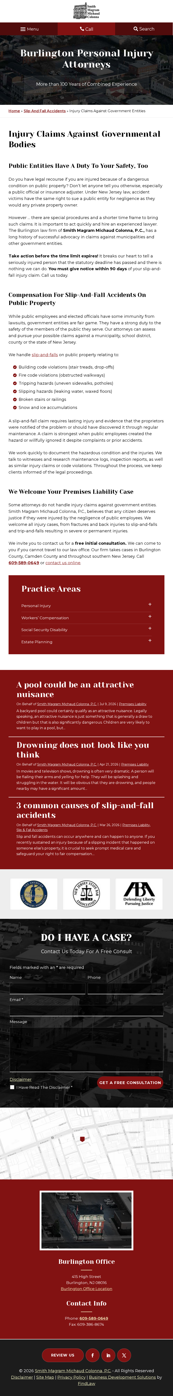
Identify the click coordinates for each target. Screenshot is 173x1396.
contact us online (63, 562)
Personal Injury (36, 606)
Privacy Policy (71, 1377)
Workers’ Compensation (45, 618)
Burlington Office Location (86, 1288)
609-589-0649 (24, 562)
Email (16, 999)
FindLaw (86, 1383)
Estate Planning (36, 642)
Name (16, 977)
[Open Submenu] (150, 604)
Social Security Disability (44, 630)
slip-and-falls (45, 354)
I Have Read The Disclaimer (44, 1087)
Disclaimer (21, 1079)
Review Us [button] (63, 1355)
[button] (29, 28)
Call (89, 29)
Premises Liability (132, 704)
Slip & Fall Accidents (32, 830)
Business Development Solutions (122, 1377)
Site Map (45, 1377)
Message (18, 1021)
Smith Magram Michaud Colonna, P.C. (67, 704)
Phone (94, 977)
